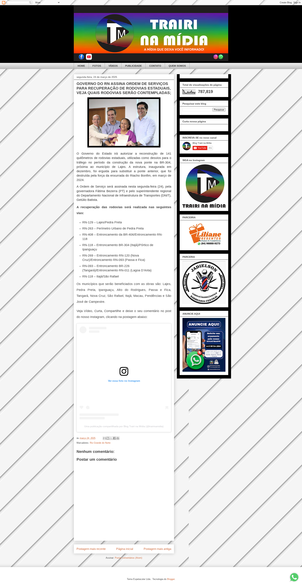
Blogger (171, 579)
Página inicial (124, 548)
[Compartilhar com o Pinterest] (118, 438)
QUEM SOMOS (177, 65)
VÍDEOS (113, 65)
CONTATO (155, 65)
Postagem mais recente (91, 548)
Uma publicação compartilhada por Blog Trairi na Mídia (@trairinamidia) (124, 426)
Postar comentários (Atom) (128, 558)
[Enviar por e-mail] (104, 438)
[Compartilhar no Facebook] (114, 438)
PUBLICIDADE (133, 65)
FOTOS (96, 65)
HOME (81, 65)
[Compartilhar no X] (111, 438)
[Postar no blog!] (108, 438)
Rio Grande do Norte (100, 443)
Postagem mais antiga (157, 548)
